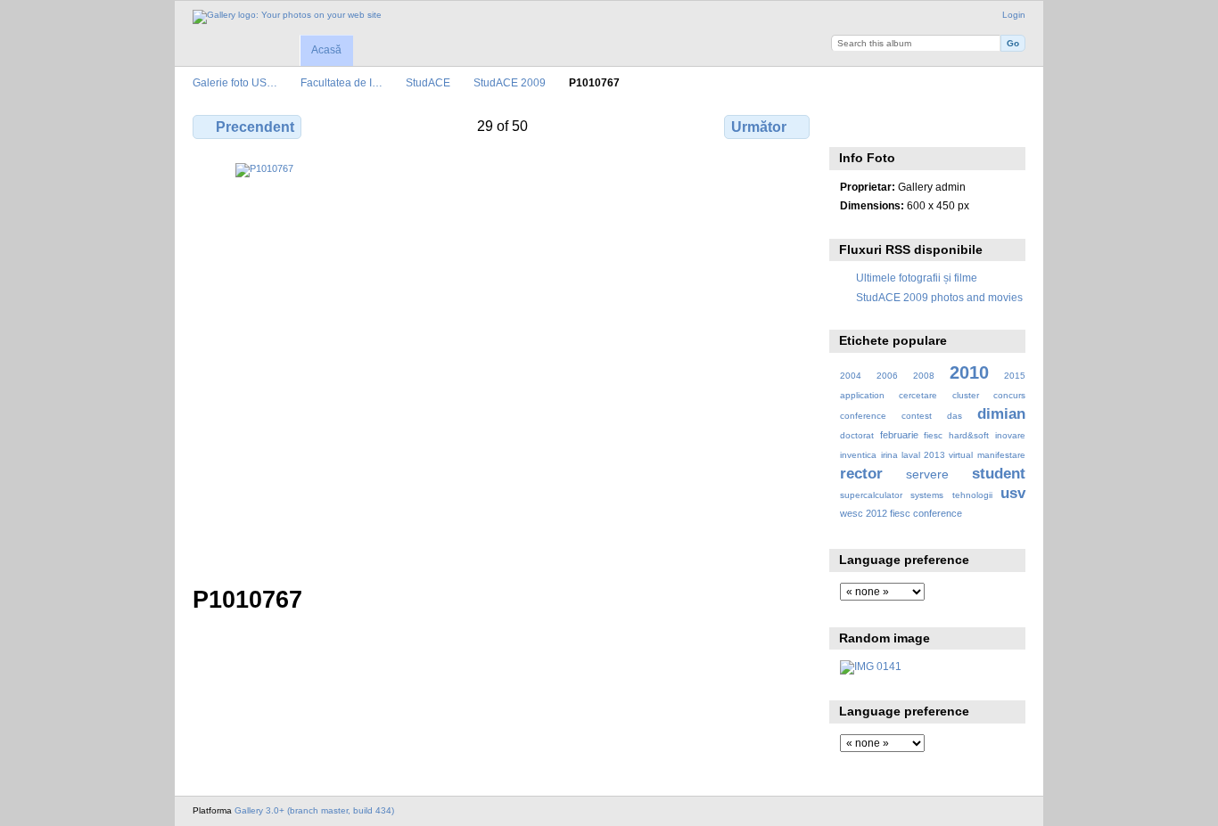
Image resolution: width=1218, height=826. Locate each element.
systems (926, 495)
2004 (850, 375)
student (998, 473)
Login (1013, 15)
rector (861, 473)
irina (889, 455)
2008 (923, 375)
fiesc (933, 435)
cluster (965, 395)
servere (927, 474)
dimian (1001, 413)
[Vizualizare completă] (503, 363)
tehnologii (972, 495)
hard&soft (969, 435)
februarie (899, 434)
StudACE (428, 82)
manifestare (1001, 455)
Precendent (255, 127)
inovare (1010, 435)
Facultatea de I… (341, 82)
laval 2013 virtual (937, 455)
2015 (1014, 375)
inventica (858, 455)
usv (1012, 493)
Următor (758, 127)
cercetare (918, 395)
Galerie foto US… (235, 82)
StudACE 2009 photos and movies (939, 297)
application (862, 395)
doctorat (857, 435)
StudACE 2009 (509, 82)
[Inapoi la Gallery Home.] (287, 17)
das (954, 416)
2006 (887, 375)
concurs (1009, 395)
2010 (969, 372)
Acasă (326, 50)
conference (863, 416)
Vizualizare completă (849, 124)
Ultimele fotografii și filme (916, 277)
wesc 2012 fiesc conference (901, 513)
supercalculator (871, 495)
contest (916, 416)
